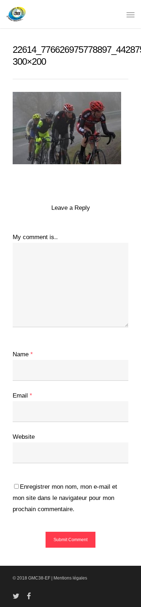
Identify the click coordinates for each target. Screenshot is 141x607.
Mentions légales (70, 578)
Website (24, 436)
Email (22, 395)
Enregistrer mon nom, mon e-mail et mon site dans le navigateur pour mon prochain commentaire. (65, 498)
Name (23, 354)
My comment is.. (35, 237)
